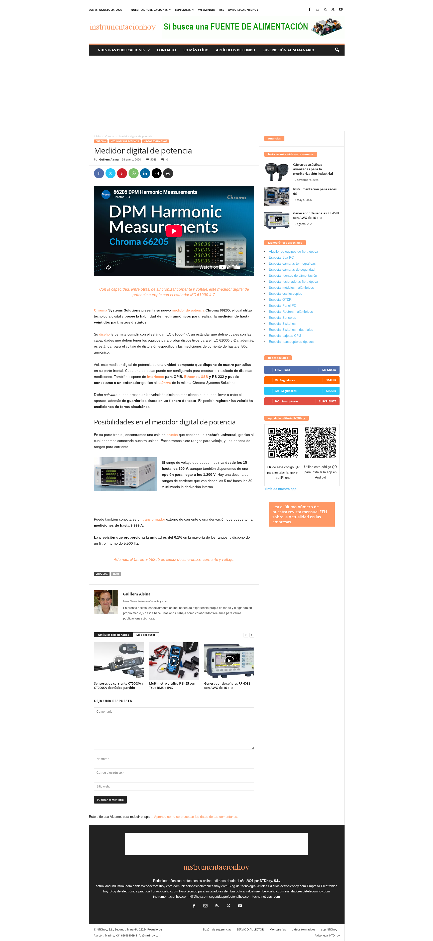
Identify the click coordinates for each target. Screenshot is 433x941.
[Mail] (317, 9)
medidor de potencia (188, 310)
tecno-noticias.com (266, 896)
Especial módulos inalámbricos (291, 287)
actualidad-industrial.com (114, 886)
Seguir (331, 380)
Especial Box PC (281, 257)
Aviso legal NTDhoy (243, 10)
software (164, 383)
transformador (153, 519)
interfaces (155, 377)
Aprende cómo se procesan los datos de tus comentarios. (196, 817)
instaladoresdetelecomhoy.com (307, 891)
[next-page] (251, 635)
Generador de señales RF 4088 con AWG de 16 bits (227, 685)
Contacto (166, 50)
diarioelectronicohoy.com (288, 886)
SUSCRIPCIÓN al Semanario (288, 50)
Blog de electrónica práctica (130, 891)
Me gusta (329, 370)
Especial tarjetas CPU (285, 336)
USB (204, 377)
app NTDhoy (329, 929)
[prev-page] (245, 635)
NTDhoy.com (198, 896)
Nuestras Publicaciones (121, 50)
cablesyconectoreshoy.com (152, 886)
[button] (337, 50)
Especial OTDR (280, 299)
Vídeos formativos (155, 141)
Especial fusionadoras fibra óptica (293, 281)
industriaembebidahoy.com (265, 891)
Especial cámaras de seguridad (291, 269)
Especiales (183, 10)
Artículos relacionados (113, 635)
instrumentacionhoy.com (170, 896)
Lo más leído (195, 50)
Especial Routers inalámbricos (291, 311)
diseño (104, 334)
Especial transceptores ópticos (291, 342)
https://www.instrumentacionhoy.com (145, 601)
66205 (116, 573)
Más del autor (145, 635)
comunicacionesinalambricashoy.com (200, 886)
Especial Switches (282, 324)
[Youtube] (341, 9)
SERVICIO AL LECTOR (250, 929)
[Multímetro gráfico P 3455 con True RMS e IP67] (174, 661)
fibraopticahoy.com (164, 891)
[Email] (157, 173)
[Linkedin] (145, 173)
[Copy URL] (180, 173)
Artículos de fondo (235, 50)
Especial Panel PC (282, 305)
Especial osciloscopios (285, 293)
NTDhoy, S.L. (270, 881)
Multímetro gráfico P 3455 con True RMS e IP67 (172, 685)
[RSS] (325, 9)
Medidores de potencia (125, 141)
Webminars (206, 10)
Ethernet (191, 377)
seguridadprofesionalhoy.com (230, 896)
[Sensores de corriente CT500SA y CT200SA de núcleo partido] (119, 661)
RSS (221, 10)
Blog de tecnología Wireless (249, 886)
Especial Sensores (282, 318)
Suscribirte (327, 401)
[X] (333, 9)
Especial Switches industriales (291, 330)
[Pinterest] (122, 173)
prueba (172, 435)
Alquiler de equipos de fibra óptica (293, 251)
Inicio (97, 136)
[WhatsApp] (134, 173)
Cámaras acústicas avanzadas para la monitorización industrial (313, 169)
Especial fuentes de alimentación (293, 275)
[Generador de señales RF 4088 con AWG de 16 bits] (229, 661)
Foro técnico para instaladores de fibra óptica (212, 891)
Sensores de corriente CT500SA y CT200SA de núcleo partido (119, 685)
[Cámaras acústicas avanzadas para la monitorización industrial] (276, 171)
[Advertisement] (216, 93)
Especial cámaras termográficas (292, 263)
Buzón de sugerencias (217, 929)
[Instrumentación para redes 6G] (276, 196)
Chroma (110, 136)
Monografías (278, 929)
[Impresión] (168, 173)
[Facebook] (310, 9)
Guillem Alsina (109, 159)
